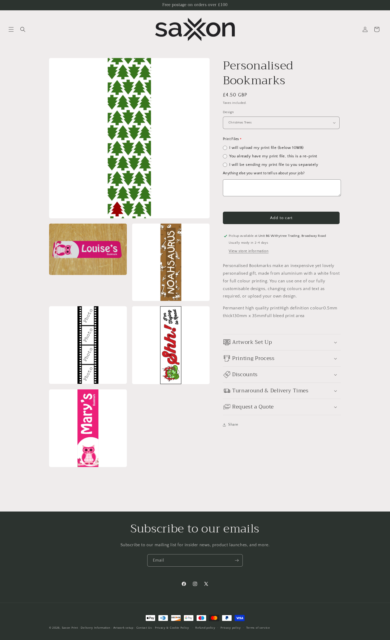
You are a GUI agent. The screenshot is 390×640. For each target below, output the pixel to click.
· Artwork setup (122, 627)
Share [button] (233, 425)
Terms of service (258, 627)
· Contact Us (143, 627)
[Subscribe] (236, 560)
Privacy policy (230, 627)
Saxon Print (70, 627)
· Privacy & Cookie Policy (171, 627)
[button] (11, 29)
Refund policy (205, 627)
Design (228, 112)
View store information (248, 251)
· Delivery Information (94, 627)
